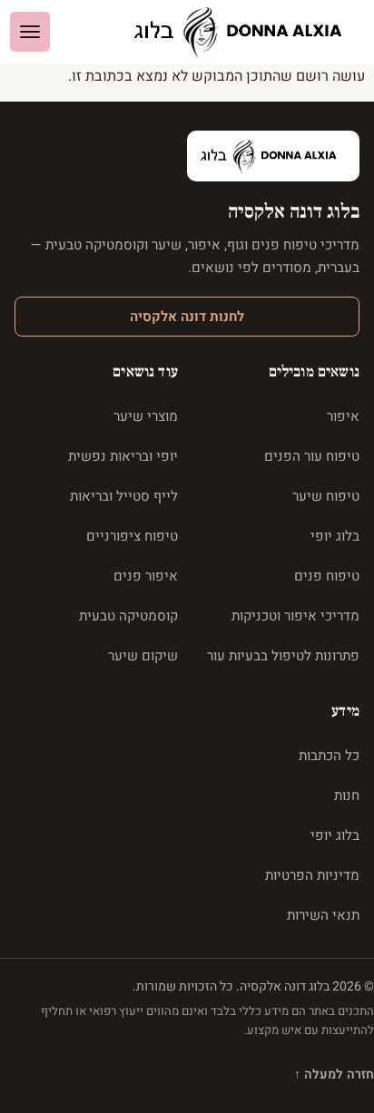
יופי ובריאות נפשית (123, 456)
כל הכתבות (329, 756)
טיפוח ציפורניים (132, 536)
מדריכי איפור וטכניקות (295, 616)
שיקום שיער (143, 656)
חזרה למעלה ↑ (334, 1074)
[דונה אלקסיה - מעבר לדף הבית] (245, 32)
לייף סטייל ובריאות (124, 496)
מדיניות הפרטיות (312, 875)
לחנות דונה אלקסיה (187, 317)
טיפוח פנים (326, 576)
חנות (346, 795)
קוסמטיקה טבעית (128, 616)
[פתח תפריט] (30, 32)
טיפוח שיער (325, 496)
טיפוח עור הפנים (311, 456)
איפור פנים (145, 576)
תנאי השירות (323, 915)
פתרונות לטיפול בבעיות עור (283, 656)
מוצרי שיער (145, 416)
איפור (343, 416)
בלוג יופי (334, 536)
